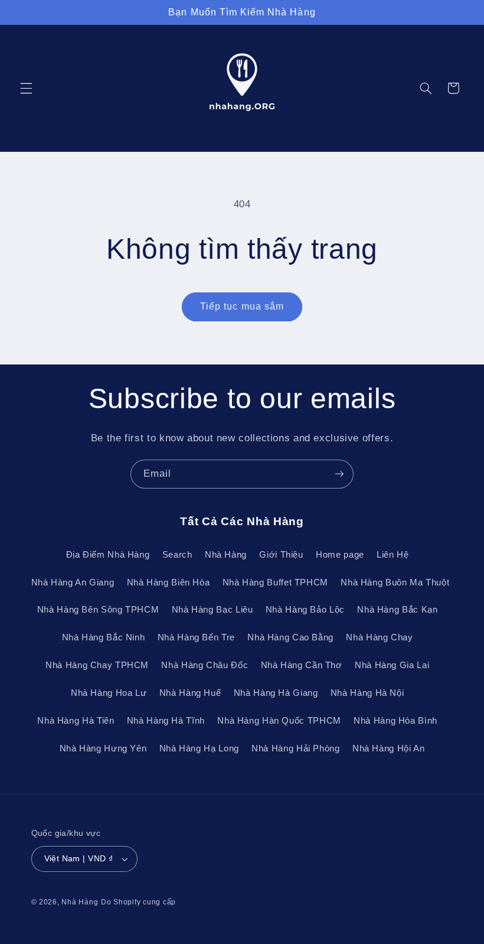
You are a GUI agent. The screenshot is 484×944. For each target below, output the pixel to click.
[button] (26, 88)
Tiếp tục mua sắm (242, 306)
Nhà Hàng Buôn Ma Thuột (395, 582)
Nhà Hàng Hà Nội (367, 693)
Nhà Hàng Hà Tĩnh (166, 720)
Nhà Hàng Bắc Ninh (103, 637)
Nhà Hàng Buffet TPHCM (275, 582)
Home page (340, 554)
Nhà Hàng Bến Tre (196, 637)
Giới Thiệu (281, 554)
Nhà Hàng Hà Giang (276, 693)
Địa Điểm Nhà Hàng (108, 554)
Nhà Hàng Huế (190, 693)
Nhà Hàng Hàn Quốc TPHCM (279, 720)
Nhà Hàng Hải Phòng (295, 748)
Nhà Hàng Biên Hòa (168, 582)
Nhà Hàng (226, 554)
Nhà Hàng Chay (379, 637)
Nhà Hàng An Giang (73, 582)
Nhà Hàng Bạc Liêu (212, 609)
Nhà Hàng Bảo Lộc (305, 609)
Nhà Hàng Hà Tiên (75, 720)
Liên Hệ (392, 554)
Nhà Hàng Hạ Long (199, 748)
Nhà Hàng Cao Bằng (290, 637)
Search (177, 554)
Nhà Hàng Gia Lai (392, 665)
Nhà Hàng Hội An (388, 748)
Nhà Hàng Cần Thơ (301, 665)
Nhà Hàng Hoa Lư (108, 693)
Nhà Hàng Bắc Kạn (397, 609)
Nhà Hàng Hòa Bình (395, 720)
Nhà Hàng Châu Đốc (204, 665)
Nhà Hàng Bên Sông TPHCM (98, 609)
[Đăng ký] (339, 474)
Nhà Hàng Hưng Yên (103, 748)
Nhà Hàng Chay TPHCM (97, 665)
